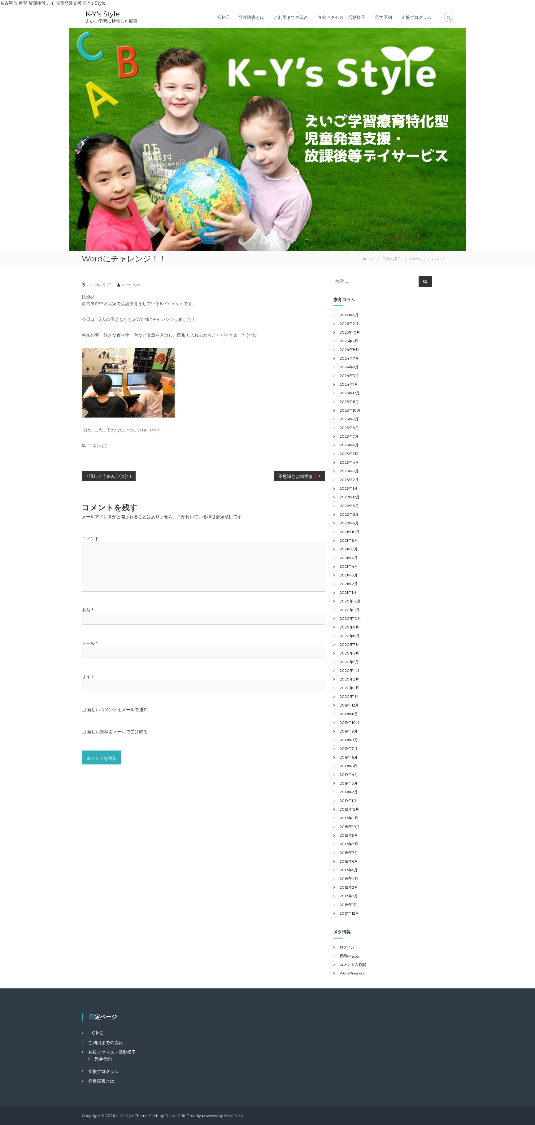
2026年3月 (349, 315)
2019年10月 (349, 722)
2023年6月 (349, 445)
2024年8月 (349, 349)
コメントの (353, 964)
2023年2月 (349, 479)
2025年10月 (350, 332)
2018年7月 (349, 852)
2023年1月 (349, 488)
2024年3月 (349, 375)
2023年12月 (350, 393)
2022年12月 (350, 497)
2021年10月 (349, 531)
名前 (87, 610)
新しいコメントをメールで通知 (117, 709)
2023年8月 (349, 427)
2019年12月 (349, 705)
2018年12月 (349, 809)
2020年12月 (350, 601)
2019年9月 (349, 731)
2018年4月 (349, 878)
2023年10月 (350, 410)
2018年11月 (349, 818)
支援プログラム (416, 17)
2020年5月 (349, 661)
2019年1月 (348, 800)
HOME (221, 17)
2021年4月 (349, 566)
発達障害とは (251, 17)
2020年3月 (349, 679)
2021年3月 (349, 575)
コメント (90, 538)
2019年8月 (349, 740)
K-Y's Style (102, 14)
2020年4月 (349, 670)
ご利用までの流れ (291, 17)
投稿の (349, 955)
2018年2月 (349, 896)
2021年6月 (349, 557)
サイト (88, 676)
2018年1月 (348, 904)
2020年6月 (349, 653)
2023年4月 (349, 462)
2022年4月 (349, 523)
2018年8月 (349, 844)
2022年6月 (349, 514)
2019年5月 (348, 766)
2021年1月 (348, 592)
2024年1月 (349, 384)
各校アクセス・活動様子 (341, 17)
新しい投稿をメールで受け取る (117, 731)
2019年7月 (349, 748)
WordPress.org (353, 973)
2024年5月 (349, 367)
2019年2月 (349, 792)
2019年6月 (349, 757)
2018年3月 (349, 887)
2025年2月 (349, 341)
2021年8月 (349, 540)
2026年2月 (349, 323)
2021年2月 (349, 583)
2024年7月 (349, 358)
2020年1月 (349, 696)
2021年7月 (349, 549)
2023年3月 (349, 471)
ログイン (347, 947)
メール (90, 643)
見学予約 (383, 17)
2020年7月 (349, 644)
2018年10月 (350, 826)
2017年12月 (349, 913)
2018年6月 (349, 861)
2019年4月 (349, 774)
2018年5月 (349, 870)
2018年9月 (349, 835)
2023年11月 (349, 401)
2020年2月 (349, 687)
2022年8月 (349, 505)
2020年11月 (349, 609)
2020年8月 (349, 635)
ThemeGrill (175, 1115)
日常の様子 (391, 258)
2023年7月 (349, 436)
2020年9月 (349, 627)
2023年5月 (349, 453)
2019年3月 (349, 783)
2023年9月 (349, 419)
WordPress (233, 1115)
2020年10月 (350, 618)
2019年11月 (349, 713)
